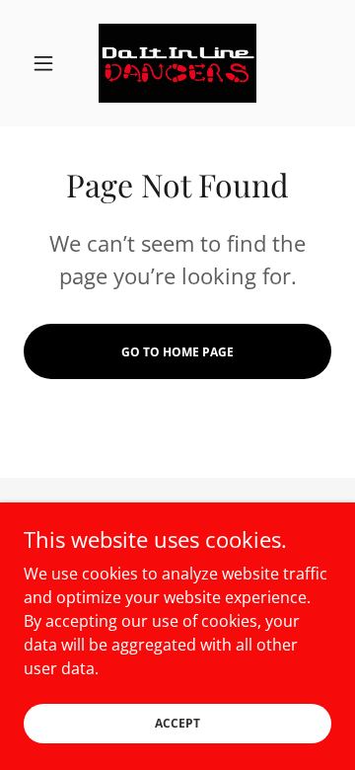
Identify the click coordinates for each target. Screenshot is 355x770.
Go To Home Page (177, 352)
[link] (177, 63)
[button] (47, 63)
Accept (177, 723)
